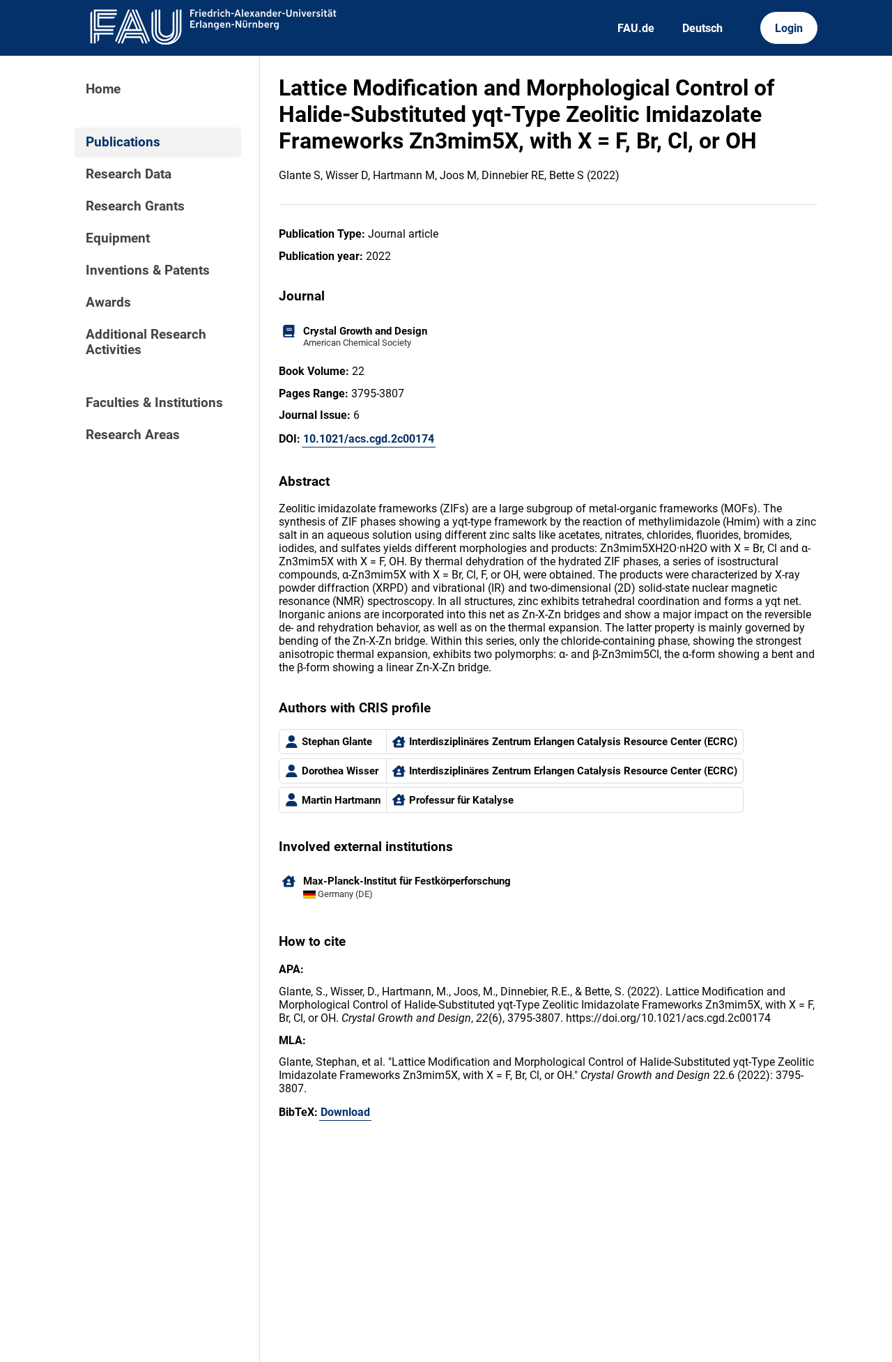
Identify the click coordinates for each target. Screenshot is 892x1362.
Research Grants (135, 206)
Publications (123, 142)
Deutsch (702, 28)
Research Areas (133, 435)
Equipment (118, 238)
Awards (108, 302)
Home (103, 89)
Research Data (128, 174)
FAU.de (635, 28)
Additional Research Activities (146, 342)
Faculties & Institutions (154, 403)
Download (345, 1112)
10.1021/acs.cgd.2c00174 (368, 438)
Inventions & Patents (148, 270)
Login (789, 28)
